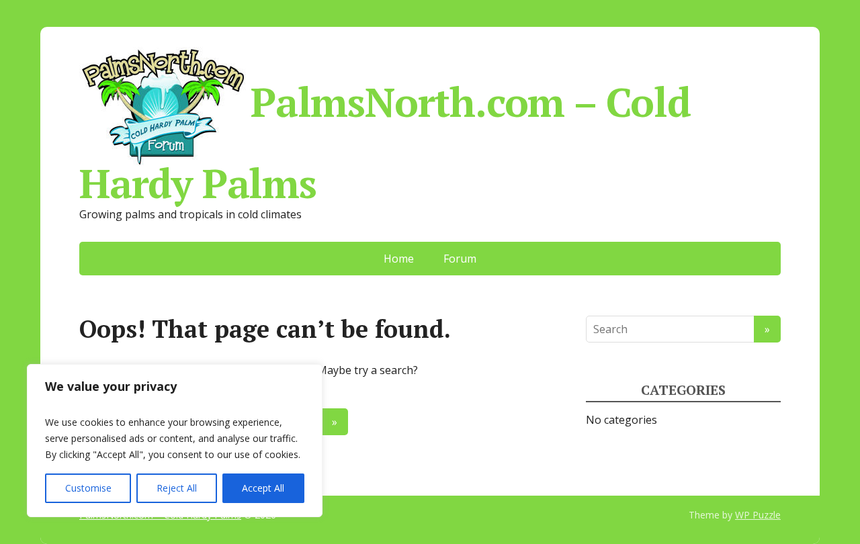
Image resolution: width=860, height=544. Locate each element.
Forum (459, 258)
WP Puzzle (758, 514)
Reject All (177, 488)
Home (399, 258)
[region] (174, 440)
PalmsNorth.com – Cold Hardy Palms (385, 137)
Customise (88, 488)
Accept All (263, 488)
